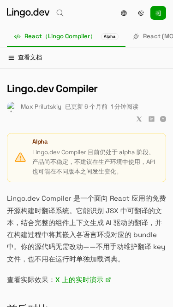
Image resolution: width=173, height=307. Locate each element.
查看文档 (30, 57)
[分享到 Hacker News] (163, 119)
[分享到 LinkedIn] (151, 119)
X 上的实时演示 (79, 279)
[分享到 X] (139, 119)
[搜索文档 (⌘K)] (60, 13)
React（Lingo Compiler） (70, 36)
